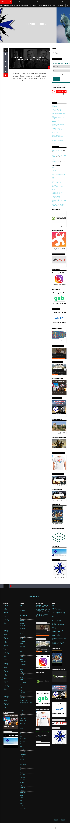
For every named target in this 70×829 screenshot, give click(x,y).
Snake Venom (22, 780)
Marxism (21, 698)
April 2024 (5, 644)
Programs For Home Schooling (57, 129)
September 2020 (7, 703)
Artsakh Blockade (23, 618)
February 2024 (6, 646)
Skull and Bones (22, 779)
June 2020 (5, 707)
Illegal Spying (22, 677)
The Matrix (22, 789)
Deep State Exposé (32, 2)
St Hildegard (65, 2)
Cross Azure (22, 643)
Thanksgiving (22, 785)
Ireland (21, 684)
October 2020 (6, 701)
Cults (20, 644)
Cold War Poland (23, 639)
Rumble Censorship (23, 761)
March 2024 (6, 645)
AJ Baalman (11, 66)
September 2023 (7, 653)
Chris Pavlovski (22, 628)
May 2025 (5, 626)
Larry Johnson (41, 732)
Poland (21, 736)
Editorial (31, 48)
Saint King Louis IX (23, 767)
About (53, 105)
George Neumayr (23, 671)
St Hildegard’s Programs (56, 133)
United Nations (22, 793)
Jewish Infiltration (23, 690)
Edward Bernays (23, 657)
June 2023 (5, 657)
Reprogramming (23, 754)
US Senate (21, 797)
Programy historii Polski (56, 131)
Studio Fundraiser (43, 5)
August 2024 (6, 638)
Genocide (21, 669)
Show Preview (22, 777)
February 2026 (6, 613)
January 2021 (6, 697)
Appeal (21, 613)
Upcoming (21, 795)
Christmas (21, 633)
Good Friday (22, 672)
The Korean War (22, 787)
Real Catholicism (55, 132)
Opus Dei (21, 728)
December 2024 (6, 633)
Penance (21, 734)
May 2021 (5, 692)
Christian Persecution (23, 631)
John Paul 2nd (22, 692)
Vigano (21, 800)
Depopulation (22, 648)
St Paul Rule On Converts (24, 784)
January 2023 (6, 664)
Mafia (21, 695)
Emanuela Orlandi (23, 661)
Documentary (22, 653)
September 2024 (7, 637)
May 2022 (5, 675)
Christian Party (22, 630)
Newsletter (54, 121)
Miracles (21, 710)
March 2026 (6, 612)
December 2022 (6, 666)
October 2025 (6, 619)
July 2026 (5, 606)
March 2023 (6, 661)
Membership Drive (23, 703)
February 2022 (6, 679)
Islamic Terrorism (23, 685)
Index (53, 114)
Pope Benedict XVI (23, 738)
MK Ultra (21, 712)
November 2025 (6, 617)
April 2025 (5, 627)
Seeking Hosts (22, 774)
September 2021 (7, 686)
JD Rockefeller (22, 689)
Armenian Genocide (23, 615)
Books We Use (60, 5)
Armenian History (23, 617)
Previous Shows (54, 125)
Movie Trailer (22, 716)
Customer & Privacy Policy (56, 109)
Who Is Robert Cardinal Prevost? (7, 5)
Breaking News (17, 48)
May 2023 (5, 659)
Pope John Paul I (22, 741)
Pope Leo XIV (22, 744)
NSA (20, 725)
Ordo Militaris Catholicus (24, 730)
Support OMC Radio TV (56, 135)
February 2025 (6, 630)
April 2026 (5, 611)
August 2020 (6, 704)
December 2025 (6, 616)
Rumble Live (22, 762)
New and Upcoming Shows (57, 120)
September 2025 (7, 620)
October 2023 (6, 652)
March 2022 (6, 678)
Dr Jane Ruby (22, 654)
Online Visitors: (54, 50)
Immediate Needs (52, 5)
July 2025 (5, 623)
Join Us (53, 116)
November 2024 (6, 634)
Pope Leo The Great (23, 743)
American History (23, 610)
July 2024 (5, 639)
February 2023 (6, 663)
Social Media (22, 782)
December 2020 (6, 699)
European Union (23, 664)
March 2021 (6, 694)
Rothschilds (22, 759)
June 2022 (5, 674)
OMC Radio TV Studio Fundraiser (58, 124)
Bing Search (22, 621)
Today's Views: (54, 52)
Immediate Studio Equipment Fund (58, 113)
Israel (21, 687)
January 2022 (6, 681)
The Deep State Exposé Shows (57, 136)
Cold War (21, 638)
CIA (21, 48)
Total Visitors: (54, 55)
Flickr (46, 732)
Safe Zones (22, 766)
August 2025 (6, 622)
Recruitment (22, 752)
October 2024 (6, 635)
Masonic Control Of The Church (43, 2)
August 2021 (6, 688)
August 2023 (6, 655)
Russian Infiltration (23, 764)
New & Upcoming (23, 2)
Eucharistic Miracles (23, 662)
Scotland (21, 771)
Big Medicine (22, 620)
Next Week (21, 721)
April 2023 (5, 660)
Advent (21, 605)
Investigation (22, 680)
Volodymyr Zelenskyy (23, 803)
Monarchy (21, 713)
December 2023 (6, 649)
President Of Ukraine (23, 748)
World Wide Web (23, 808)
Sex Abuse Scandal (23, 775)
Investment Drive (23, 682)
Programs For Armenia (56, 128)
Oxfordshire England (23, 733)
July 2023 (5, 656)
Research (21, 757)
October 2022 (6, 668)
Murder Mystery (22, 718)
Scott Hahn (22, 772)
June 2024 (5, 641)
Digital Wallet (22, 651)
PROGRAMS (54, 126)
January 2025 (6, 631)
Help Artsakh (22, 674)
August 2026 (6, 605)
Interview (21, 679)
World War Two (22, 807)
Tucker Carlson (22, 790)
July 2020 (5, 705)
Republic (21, 756)
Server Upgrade (34, 5)
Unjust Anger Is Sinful (56, 161)
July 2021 (5, 689)
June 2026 (5, 608)
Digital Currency (22, 649)
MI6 (20, 707)
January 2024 (6, 648)
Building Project (22, 625)
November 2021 (6, 683)
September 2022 (7, 670)
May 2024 (5, 642)
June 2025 (5, 624)
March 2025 (6, 628)
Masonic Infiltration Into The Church (26, 702)
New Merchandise (23, 720)
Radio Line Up (22, 751)
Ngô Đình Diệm (22, 723)
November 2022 (6, 667)
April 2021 (5, 693)
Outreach (21, 731)
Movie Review (22, 715)
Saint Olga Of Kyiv (23, 769)
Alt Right (11, 48)
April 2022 (5, 677)
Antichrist (21, 612)
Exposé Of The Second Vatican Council (22, 5)
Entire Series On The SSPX (56, 2)
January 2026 (6, 615)
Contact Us (54, 107)
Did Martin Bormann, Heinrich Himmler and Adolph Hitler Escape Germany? (30, 59)
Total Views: (54, 53)
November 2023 (6, 650)
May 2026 (5, 609)
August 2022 (6, 671)
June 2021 (5, 690)
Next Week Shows (55, 122)
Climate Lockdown (23, 636)
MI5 (20, 705)
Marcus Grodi (22, 697)
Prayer (21, 746)
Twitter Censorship (23, 792)
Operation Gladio (23, 726)
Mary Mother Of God (23, 700)
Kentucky (21, 694)
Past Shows (16, 2)
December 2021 (6, 682)
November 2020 (6, 700)
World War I (22, 805)
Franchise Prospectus (23, 667)
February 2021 (6, 696)
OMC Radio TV (6, 1)
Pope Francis (22, 739)
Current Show (26, 48)
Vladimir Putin (22, 802)
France (21, 666)
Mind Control (22, 708)
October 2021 (6, 685)
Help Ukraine (22, 676)
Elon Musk (36, 48)
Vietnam (21, 798)
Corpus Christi (22, 641)
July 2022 (5, 672)
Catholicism (22, 626)
